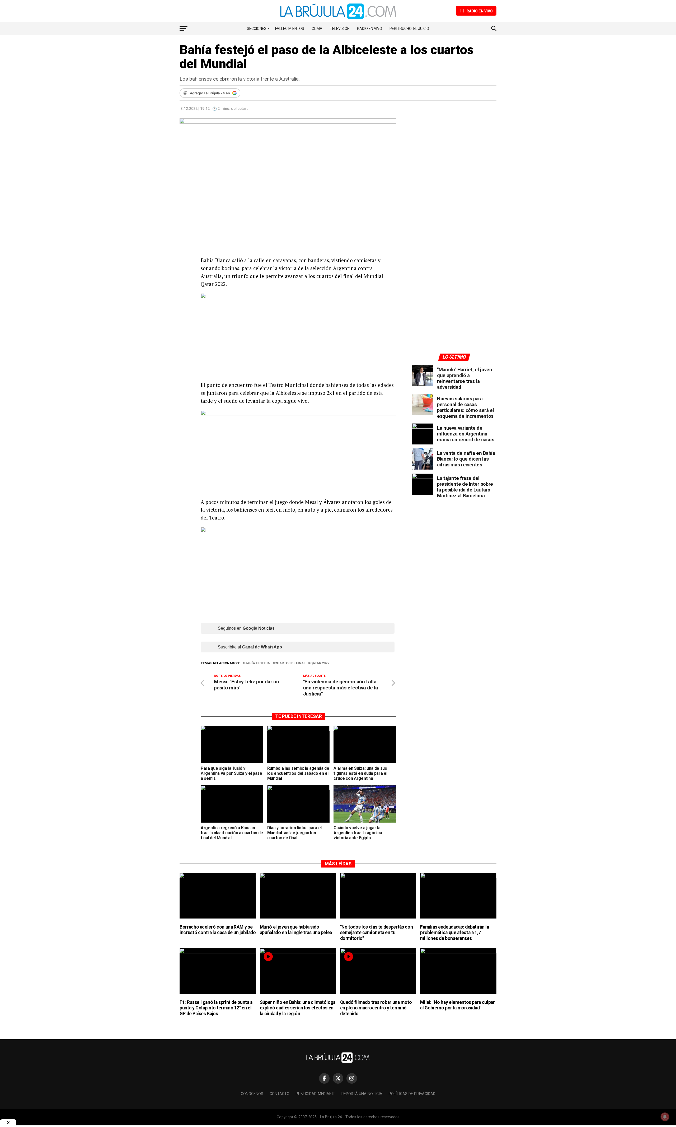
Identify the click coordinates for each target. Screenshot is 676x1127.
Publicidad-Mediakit (315, 1094)
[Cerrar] (8, 1122)
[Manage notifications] (665, 1116)
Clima (317, 28)
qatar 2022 (319, 663)
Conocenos (252, 1094)
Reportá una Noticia (361, 1094)
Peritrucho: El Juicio (409, 28)
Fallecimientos (289, 28)
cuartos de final (290, 663)
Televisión (340, 28)
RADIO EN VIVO (369, 28)
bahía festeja (257, 663)
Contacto (279, 1094)
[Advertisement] (454, 167)
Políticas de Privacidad (412, 1094)
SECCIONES (256, 28)
